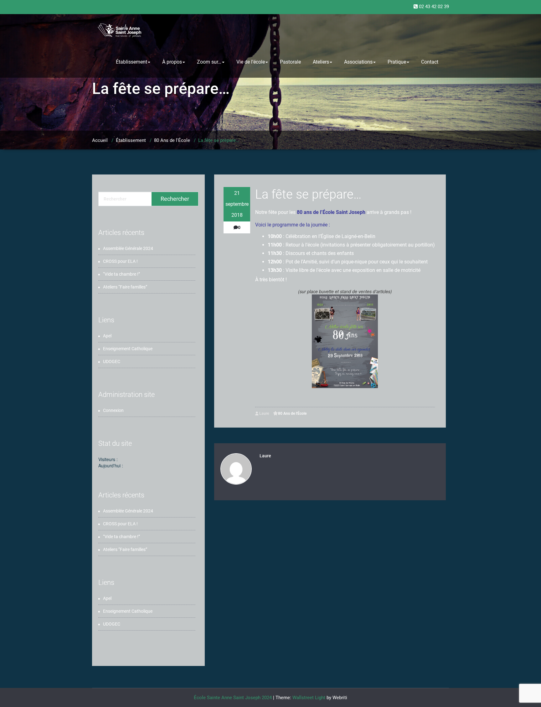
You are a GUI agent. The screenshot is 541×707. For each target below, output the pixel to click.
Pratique (397, 62)
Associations (358, 62)
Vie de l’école (250, 62)
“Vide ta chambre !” (121, 274)
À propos (172, 62)
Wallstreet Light (308, 697)
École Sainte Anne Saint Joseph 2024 (233, 697)
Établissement (131, 62)
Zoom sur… (209, 62)
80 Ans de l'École (172, 140)
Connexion (113, 410)
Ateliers (321, 62)
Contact (429, 62)
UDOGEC (111, 361)
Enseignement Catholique (127, 348)
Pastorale (290, 62)
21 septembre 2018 (237, 204)
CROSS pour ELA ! (120, 261)
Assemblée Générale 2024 (128, 248)
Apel (107, 335)
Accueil (100, 140)
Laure (263, 413)
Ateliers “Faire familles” (125, 286)
